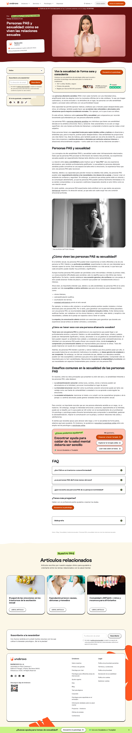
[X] (14, 102)
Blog (8, 16)
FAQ (73, 683)
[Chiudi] (129, 730)
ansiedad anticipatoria (62, 302)
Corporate (75, 694)
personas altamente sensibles (77, 121)
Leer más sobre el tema (108, 449)
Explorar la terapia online (108, 443)
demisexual (56, 190)
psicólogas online (78, 425)
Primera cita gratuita (78, 666)
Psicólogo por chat (78, 670)
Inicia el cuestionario (116, 3)
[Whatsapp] (22, 102)
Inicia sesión (101, 3)
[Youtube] (23, 676)
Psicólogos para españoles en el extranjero (82, 698)
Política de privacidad (105, 670)
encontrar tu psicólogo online (105, 423)
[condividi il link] (26, 102)
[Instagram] (15, 676)
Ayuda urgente (76, 679)
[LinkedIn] (19, 676)
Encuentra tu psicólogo (72, 730)
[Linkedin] (18, 102)
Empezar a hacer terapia (108, 437)
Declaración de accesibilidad (107, 674)
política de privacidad (23, 86)
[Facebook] (10, 102)
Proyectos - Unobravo (79, 708)
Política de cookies (104, 677)
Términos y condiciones (105, 666)
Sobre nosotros (76, 663)
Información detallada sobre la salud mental (83, 704)
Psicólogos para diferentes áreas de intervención (83, 675)
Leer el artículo (17, 609)
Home (53, 532)
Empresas (60, 3)
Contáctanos (76, 715)
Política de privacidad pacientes (108, 663)
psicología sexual (96, 346)
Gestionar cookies (103, 681)
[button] (25, 3)
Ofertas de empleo (78, 712)
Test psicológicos (77, 690)
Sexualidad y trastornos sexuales (69, 532)
